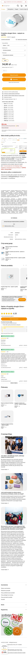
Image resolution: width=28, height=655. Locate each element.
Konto (2, 604)
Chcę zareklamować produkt (8, 592)
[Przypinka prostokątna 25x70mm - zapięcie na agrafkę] (3, 259)
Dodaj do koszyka (14, 75)
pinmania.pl (17, 232)
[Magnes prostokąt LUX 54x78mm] (3, 248)
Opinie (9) (13, 37)
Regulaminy (4, 609)
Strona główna (10, 9)
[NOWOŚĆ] (14, 625)
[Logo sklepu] (5, 5)
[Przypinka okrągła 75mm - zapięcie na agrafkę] (10, 277)
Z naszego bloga (6, 434)
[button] (24, 266)
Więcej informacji (5, 127)
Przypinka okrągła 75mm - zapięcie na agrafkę (9, 286)
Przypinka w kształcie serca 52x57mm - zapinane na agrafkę (14, 252)
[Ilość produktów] (4, 70)
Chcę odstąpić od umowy (7, 595)
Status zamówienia (5, 588)
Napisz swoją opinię (14, 318)
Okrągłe (16, 9)
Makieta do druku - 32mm (9, 225)
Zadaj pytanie (22, 299)
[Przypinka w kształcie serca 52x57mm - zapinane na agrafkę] (3, 253)
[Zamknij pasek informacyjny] (25, 2)
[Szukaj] (18, 6)
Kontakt (3, 599)
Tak (21, 345)
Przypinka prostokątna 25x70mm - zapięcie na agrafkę (15, 257)
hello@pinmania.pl (13, 642)
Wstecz (3, 9)
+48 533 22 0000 (4, 642)
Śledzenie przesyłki (5, 590)
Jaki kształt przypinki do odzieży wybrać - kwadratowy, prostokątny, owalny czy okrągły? (12, 493)
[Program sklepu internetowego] (14, 652)
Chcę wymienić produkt (6, 597)
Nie (25, 345)
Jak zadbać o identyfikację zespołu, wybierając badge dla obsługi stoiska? (12, 456)
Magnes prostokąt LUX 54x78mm (11, 246)
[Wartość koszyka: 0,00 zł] (22, 6)
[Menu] (26, 6)
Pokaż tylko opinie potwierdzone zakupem (11, 324)
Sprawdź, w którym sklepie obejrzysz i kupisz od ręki (14, 95)
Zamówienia (4, 585)
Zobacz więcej (14, 383)
